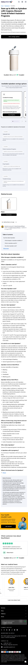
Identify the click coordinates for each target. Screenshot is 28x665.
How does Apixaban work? (11, 246)
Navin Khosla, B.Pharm (20, 226)
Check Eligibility (11, 114)
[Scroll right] (25, 121)
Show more (6, 248)
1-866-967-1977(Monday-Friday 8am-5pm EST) (10, 643)
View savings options (14, 36)
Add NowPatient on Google (8, 222)
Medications (7, 5)
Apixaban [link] (13, 5)
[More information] (16, 222)
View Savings (8, 214)
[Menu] (25, 2)
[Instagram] (4, 629)
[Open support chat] (25, 661)
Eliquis (4, 472)
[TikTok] (12, 629)
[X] (1, 629)
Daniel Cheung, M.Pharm (14, 227)
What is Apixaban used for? (11, 243)
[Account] (22, 2)
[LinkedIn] (17, 629)
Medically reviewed (8, 226)
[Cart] (19, 2)
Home (2, 5)
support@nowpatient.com (9, 647)
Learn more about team (14, 600)
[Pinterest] (9, 629)
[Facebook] (6, 629)
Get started (8, 526)
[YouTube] (14, 629)
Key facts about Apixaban (9, 237)
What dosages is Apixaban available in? (14, 240)
